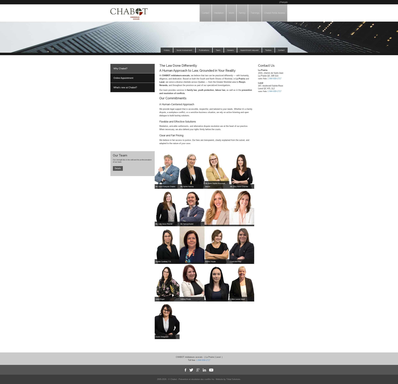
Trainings (254, 13)
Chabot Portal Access (274, 13)
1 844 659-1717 (274, 78)
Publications (204, 50)
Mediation (219, 13)
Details (118, 168)
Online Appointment (123, 78)
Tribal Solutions (233, 379)
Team (218, 50)
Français (284, 2)
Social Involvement (184, 50)
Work (231, 13)
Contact (205, 13)
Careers (230, 50)
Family (242, 13)
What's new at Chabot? (125, 87)
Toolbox (268, 50)
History (167, 50)
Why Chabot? (120, 68)
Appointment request (249, 50)
